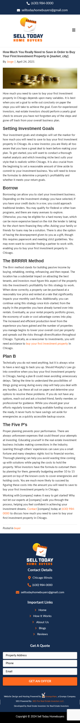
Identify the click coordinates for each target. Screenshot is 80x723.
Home (42, 610)
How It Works (42, 616)
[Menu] (73, 30)
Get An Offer (40, 681)
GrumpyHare (51, 697)
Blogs (42, 628)
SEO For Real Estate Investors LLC (48, 701)
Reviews (42, 634)
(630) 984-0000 (42, 3)
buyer (17, 528)
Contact (32, 509)
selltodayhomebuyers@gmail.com (45, 10)
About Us (42, 622)
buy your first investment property (47, 343)
